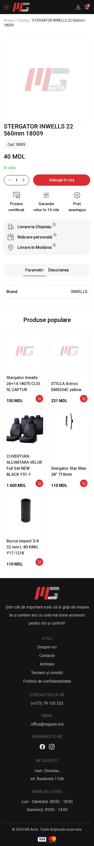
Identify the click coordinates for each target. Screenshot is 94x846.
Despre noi (47, 647)
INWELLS (79, 291)
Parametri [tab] (34, 270)
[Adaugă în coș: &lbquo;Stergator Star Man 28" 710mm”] (83, 484)
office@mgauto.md (47, 724)
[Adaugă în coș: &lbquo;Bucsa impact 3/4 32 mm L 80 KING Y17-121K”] (39, 562)
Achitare (47, 664)
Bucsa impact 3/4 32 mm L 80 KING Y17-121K (23, 547)
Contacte (47, 655)
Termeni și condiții (47, 672)
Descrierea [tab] (58, 270)
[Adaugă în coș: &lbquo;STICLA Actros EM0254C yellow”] (83, 399)
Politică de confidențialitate (47, 681)
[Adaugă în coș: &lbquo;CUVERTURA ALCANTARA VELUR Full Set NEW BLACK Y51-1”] (39, 484)
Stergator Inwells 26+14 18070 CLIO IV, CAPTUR (23, 383)
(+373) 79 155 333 (47, 703)
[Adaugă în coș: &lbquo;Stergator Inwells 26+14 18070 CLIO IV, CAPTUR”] (39, 399)
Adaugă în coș (61, 180)
